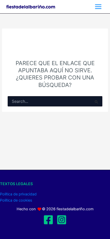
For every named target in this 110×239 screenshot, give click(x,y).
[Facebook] (48, 220)
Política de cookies (16, 200)
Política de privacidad (18, 194)
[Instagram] (62, 220)
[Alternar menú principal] (98, 6)
